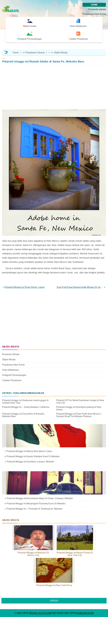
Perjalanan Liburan (35, 52)
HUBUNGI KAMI (85, 613)
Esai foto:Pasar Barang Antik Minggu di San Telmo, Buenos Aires (80, 287)
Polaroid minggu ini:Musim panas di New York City (75, 553)
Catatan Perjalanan (12, 380)
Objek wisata (61, 52)
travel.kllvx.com (40, 613)
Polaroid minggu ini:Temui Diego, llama (24, 287)
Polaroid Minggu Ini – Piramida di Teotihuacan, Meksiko (34, 509)
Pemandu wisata (97, 9)
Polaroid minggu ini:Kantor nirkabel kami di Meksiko (33, 456)
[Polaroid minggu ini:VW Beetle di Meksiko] (54, 482)
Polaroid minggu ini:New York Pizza (54, 585)
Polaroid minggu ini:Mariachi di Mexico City (33, 553)
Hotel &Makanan (10, 370)
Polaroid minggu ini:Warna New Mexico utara (29, 451)
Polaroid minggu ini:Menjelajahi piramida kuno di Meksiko (36, 503)
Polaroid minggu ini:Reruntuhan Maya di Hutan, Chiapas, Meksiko (40, 498)
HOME (94, 5)
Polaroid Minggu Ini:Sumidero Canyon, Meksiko (30, 461)
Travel (15, 52)
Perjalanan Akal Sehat (94, 14)
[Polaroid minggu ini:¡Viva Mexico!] (54, 435)
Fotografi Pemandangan (14, 375)
